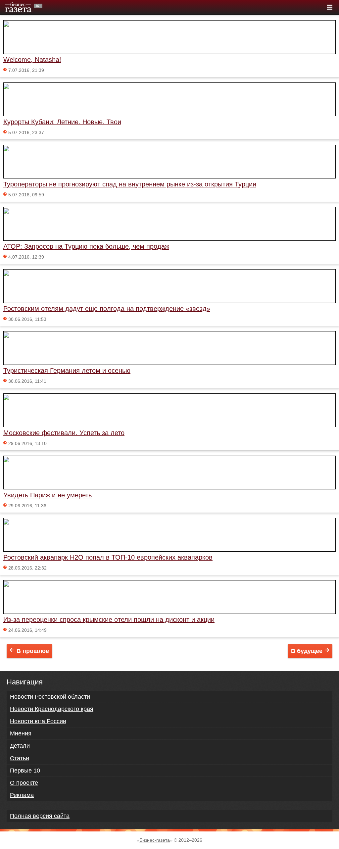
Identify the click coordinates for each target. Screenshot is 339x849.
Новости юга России (38, 721)
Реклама (22, 795)
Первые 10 (25, 770)
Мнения (20, 733)
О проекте (24, 782)
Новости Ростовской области (50, 696)
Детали (20, 745)
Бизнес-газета (154, 840)
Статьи (19, 758)
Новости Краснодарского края (51, 709)
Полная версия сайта (40, 816)
